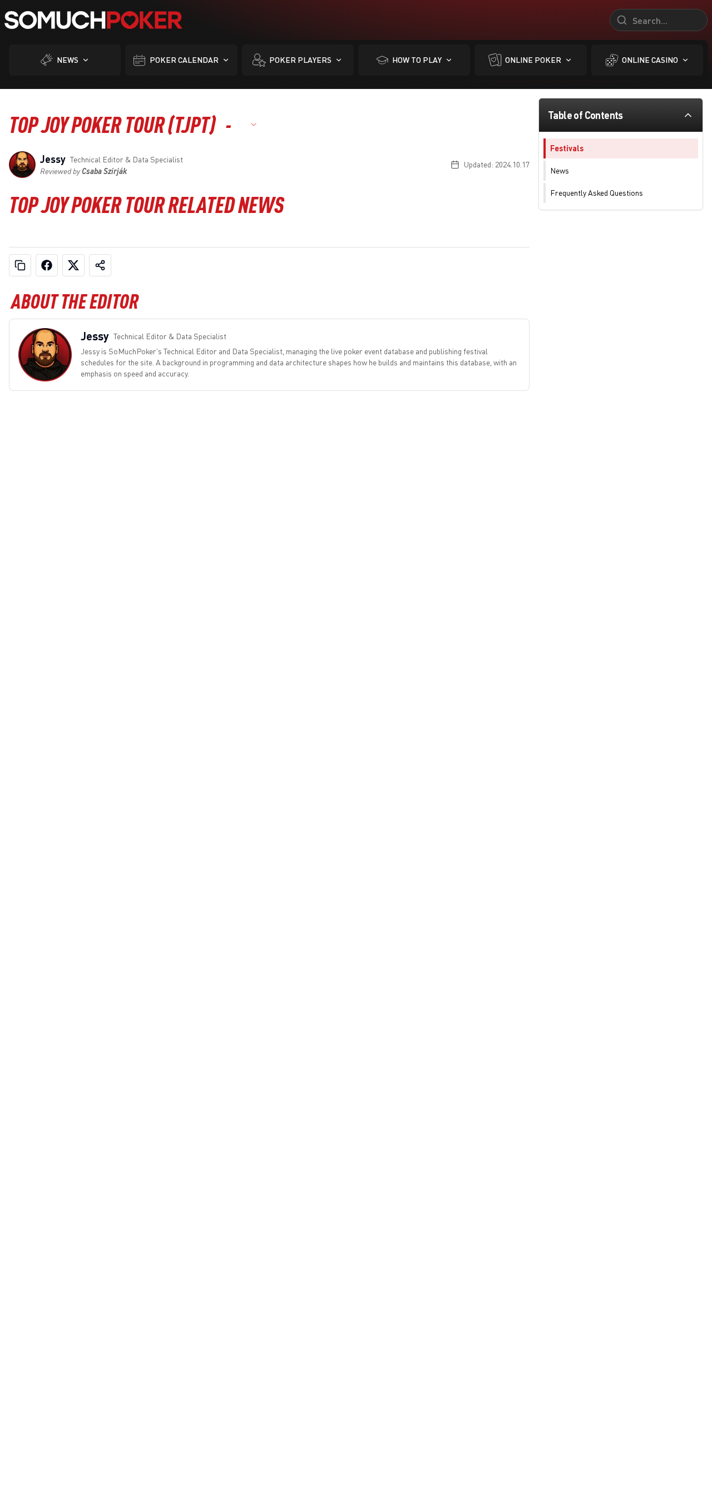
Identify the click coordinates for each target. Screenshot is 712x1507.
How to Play (417, 60)
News (67, 60)
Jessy (53, 159)
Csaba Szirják (104, 171)
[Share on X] (73, 265)
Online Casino (650, 60)
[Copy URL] (20, 265)
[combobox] (250, 124)
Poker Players (300, 60)
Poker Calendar (184, 60)
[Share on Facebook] (47, 265)
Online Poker (533, 60)
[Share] (100, 265)
